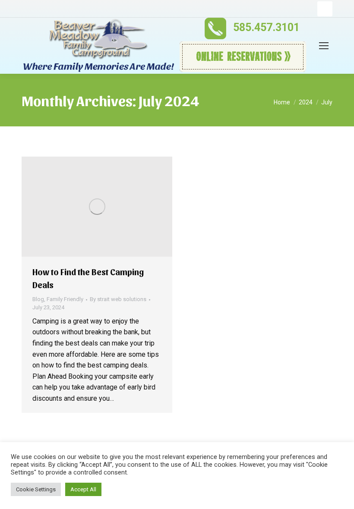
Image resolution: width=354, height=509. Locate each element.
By (118, 299)
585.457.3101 (266, 27)
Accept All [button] (83, 489)
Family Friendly (65, 299)
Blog (38, 299)
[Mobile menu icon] (323, 45)
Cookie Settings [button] (36, 489)
